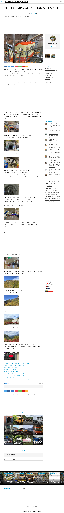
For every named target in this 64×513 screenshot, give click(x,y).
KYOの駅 (57, 181)
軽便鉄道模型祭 (50, 201)
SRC (59, 181)
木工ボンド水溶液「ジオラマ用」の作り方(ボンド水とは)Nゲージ (54, 130)
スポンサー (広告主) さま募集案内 (32, 506)
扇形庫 (46, 196)
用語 (53, 198)
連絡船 (53, 201)
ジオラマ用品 (47, 75)
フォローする (53, 46)
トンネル (7, 386)
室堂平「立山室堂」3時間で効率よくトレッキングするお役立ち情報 (17, 377)
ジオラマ (48, 188)
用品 (51, 198)
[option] (9, 478)
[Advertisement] (32, 26)
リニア (59, 190)
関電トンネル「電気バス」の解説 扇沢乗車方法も (14, 365)
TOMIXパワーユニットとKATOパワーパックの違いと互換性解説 (54, 136)
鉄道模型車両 (47, 73)
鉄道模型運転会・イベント (50, 70)
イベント (55, 186)
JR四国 (52, 181)
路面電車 (57, 200)
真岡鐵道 (55, 198)
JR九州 (50, 181)
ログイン (61, 1)
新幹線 (49, 196)
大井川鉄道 (50, 194)
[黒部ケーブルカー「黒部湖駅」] (11, 218)
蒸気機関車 (52, 200)
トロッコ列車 (54, 188)
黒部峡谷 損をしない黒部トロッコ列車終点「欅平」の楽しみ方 (16, 379)
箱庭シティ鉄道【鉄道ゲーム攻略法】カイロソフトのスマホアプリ (54, 141)
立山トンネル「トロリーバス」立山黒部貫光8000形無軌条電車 (16, 375)
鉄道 (8, 386)
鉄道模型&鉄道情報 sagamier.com (16, 2)
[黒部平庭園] (11, 324)
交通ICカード (50, 192)
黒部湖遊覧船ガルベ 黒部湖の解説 (10, 369)
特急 (49, 198)
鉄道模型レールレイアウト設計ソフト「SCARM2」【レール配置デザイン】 (54, 171)
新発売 (52, 196)
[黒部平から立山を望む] (11, 286)
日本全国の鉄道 (48, 77)
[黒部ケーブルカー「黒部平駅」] (11, 267)
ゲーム (58, 186)
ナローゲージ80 (48, 190)
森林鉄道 (56, 196)
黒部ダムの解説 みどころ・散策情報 (11, 367)
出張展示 (58, 192)
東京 (53, 196)
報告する (41, 383)
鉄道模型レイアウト (49, 68)
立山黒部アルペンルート (17, 386)
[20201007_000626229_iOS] (11, 131)
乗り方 (46, 192)
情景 (58, 194)
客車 (53, 194)
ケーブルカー (11, 386)
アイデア (49, 186)
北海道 (46, 194)
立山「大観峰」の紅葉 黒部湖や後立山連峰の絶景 (14, 373)
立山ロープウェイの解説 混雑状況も (11, 371)
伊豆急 (53, 192)
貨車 (54, 200)
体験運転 (55, 192)
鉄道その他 (47, 82)
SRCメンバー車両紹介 (52, 183)
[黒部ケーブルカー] (11, 150)
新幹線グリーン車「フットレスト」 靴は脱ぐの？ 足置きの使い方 (54, 125)
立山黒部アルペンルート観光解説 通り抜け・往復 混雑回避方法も (17, 363)
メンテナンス (55, 190)
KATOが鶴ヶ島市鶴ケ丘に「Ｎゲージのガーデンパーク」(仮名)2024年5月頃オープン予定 (54, 146)
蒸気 (50, 200)
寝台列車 (55, 194)
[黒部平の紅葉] (11, 305)
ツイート (5, 490)
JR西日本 (54, 181)
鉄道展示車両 (47, 79)
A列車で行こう (47, 181)
